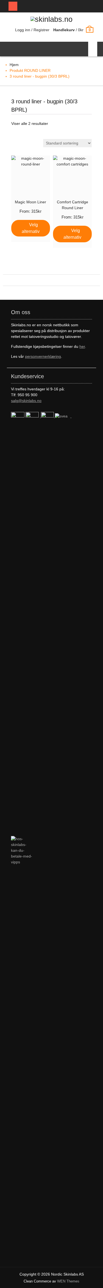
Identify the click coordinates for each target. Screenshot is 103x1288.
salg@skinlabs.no (26, 400)
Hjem (14, 64)
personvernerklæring (43, 356)
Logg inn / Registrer (32, 30)
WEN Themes (68, 1281)
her (82, 346)
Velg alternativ (31, 228)
